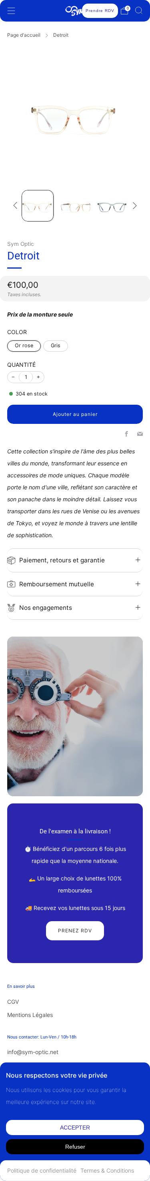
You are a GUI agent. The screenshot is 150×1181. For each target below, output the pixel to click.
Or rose (24, 345)
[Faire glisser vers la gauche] (17, 205)
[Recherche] (139, 10)
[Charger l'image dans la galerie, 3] (112, 206)
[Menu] (11, 11)
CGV (13, 1001)
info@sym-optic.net (32, 1051)
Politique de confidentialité (41, 1170)
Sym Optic (20, 244)
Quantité (21, 364)
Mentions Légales (30, 1014)
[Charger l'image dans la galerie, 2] (75, 206)
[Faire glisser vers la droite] (133, 205)
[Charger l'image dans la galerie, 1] (37, 206)
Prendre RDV (100, 10)
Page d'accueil (23, 35)
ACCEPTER (75, 1127)
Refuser (75, 1146)
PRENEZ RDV (75, 931)
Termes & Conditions (107, 1170)
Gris (55, 345)
